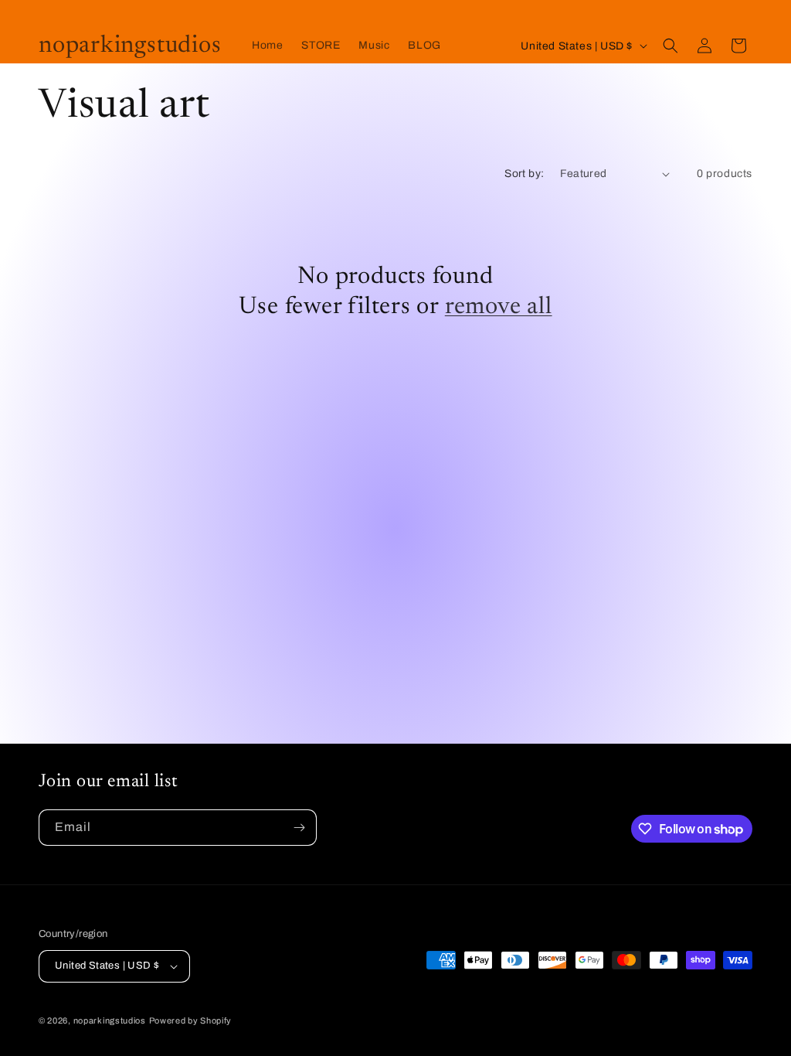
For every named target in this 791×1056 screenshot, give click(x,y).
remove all (498, 307)
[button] (670, 46)
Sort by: (524, 173)
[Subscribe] (299, 827)
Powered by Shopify (191, 1020)
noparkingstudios (109, 1020)
